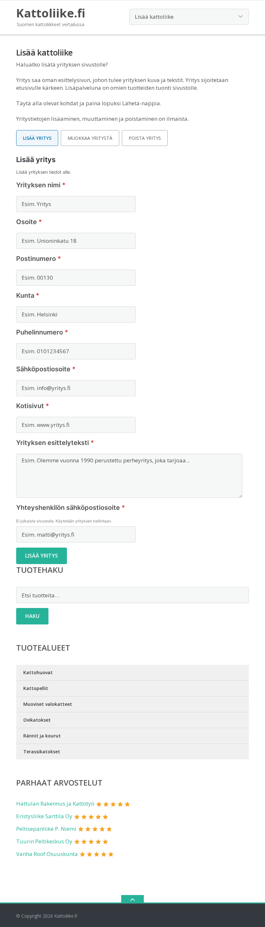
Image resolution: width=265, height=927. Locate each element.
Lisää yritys (37, 138)
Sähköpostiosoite (46, 369)
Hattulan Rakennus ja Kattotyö (55, 803)
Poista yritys (145, 138)
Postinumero (38, 259)
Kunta (27, 295)
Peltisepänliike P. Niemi (46, 828)
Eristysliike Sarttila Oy (44, 816)
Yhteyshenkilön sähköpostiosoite (70, 507)
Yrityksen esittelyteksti (55, 443)
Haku (32, 616)
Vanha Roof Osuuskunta (47, 854)
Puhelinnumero (42, 332)
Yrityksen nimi (41, 185)
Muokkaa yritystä (90, 138)
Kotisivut (32, 406)
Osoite (29, 222)
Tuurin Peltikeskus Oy (44, 841)
